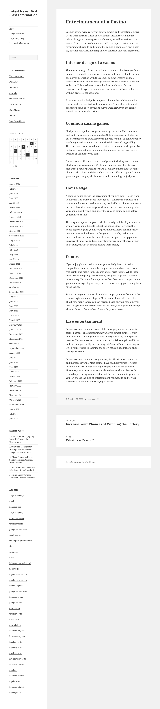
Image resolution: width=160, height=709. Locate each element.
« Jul (15, 166)
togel (11, 501)
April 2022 (14, 371)
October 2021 (15, 400)
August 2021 (14, 409)
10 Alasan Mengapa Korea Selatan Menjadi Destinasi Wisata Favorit (21, 460)
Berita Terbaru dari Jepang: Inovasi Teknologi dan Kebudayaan (21, 439)
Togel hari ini (15, 104)
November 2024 (16, 226)
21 (27, 154)
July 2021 (13, 414)
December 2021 (16, 390)
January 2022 (15, 386)
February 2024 (15, 268)
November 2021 (16, 395)
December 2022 (16, 334)
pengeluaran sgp (16, 518)
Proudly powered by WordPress (80, 462)
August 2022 (14, 353)
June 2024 (13, 250)
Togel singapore (16, 76)
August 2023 (14, 296)
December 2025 (16, 221)
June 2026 (13, 193)
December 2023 (16, 278)
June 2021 (13, 418)
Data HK (13, 115)
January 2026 (15, 217)
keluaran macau (16, 675)
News (11, 29)
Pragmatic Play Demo (19, 43)
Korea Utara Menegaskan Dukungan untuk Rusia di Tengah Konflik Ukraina (20, 449)
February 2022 (15, 381)
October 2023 (15, 287)
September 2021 (16, 404)
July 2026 (13, 189)
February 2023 (15, 325)
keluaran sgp (15, 507)
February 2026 (15, 212)
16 (36, 151)
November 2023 (16, 282)
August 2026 (14, 184)
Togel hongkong (16, 495)
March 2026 (14, 207)
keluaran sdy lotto (17, 687)
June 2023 (13, 306)
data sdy (13, 93)
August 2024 (14, 240)
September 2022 (16, 348)
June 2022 (13, 362)
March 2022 (14, 376)
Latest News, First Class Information (23, 13)
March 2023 (14, 320)
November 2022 (16, 339)
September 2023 (16, 292)
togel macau (14, 681)
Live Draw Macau (17, 121)
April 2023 (14, 315)
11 (15, 151)
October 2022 (15, 343)
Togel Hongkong (16, 38)
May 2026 (13, 198)
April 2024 (14, 259)
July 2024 (13, 245)
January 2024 (15, 273)
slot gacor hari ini (17, 98)
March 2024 (14, 264)
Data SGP (13, 82)
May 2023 (13, 310)
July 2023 (13, 301)
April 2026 (14, 203)
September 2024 (16, 235)
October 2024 (15, 231)
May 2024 (13, 254)
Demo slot (13, 87)
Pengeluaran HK (16, 33)
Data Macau (14, 110)
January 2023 (15, 329)
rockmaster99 (93, 399)
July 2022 (13, 357)
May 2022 (13, 367)
